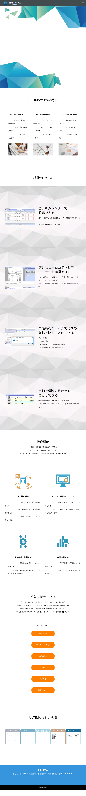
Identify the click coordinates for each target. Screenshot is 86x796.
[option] (12, 736)
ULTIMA (43, 770)
